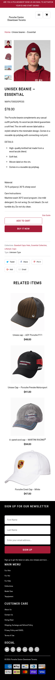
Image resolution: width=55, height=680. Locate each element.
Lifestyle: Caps (10, 248)
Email (24, 269)
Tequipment (9, 596)
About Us (8, 609)
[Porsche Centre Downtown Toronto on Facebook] (13, 649)
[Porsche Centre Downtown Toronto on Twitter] (7, 649)
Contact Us (9, 614)
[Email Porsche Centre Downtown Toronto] (37, 649)
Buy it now (23, 228)
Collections (9, 586)
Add (11, 269)
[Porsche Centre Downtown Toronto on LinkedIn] (24, 649)
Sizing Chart (9, 619)
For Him (8, 570)
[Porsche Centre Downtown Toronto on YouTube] (18, 649)
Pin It (39, 261)
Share (25, 261)
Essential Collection (39, 245)
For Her (7, 575)
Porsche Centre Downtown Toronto (24, 659)
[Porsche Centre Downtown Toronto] (17, 18)
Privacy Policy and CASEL (14, 630)
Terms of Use (9, 635)
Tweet (12, 261)
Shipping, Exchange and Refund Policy (19, 625)
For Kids (8, 580)
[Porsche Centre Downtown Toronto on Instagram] (31, 649)
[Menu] (39, 15)
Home (7, 32)
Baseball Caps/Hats (22, 245)
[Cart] (46, 15)
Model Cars (9, 591)
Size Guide (46, 215)
